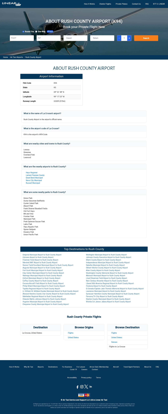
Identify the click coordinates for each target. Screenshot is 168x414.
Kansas (114, 342)
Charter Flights (105, 4)
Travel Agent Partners (131, 367)
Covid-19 (73, 369)
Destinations (53, 367)
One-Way (41, 31)
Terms (98, 378)
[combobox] (11, 38)
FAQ (147, 4)
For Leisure (81, 367)
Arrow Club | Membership (99, 367)
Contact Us (136, 4)
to (42, 255)
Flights (70, 333)
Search (146, 38)
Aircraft (116, 367)
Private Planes (121, 4)
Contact (95, 369)
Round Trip (29, 31)
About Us (147, 367)
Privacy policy (86, 378)
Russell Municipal (33, 183)
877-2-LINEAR (159, 4)
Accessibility (72, 378)
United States (73, 337)
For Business (67, 367)
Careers (84, 369)
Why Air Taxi (28, 367)
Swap (51, 31)
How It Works (89, 4)
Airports (41, 367)
